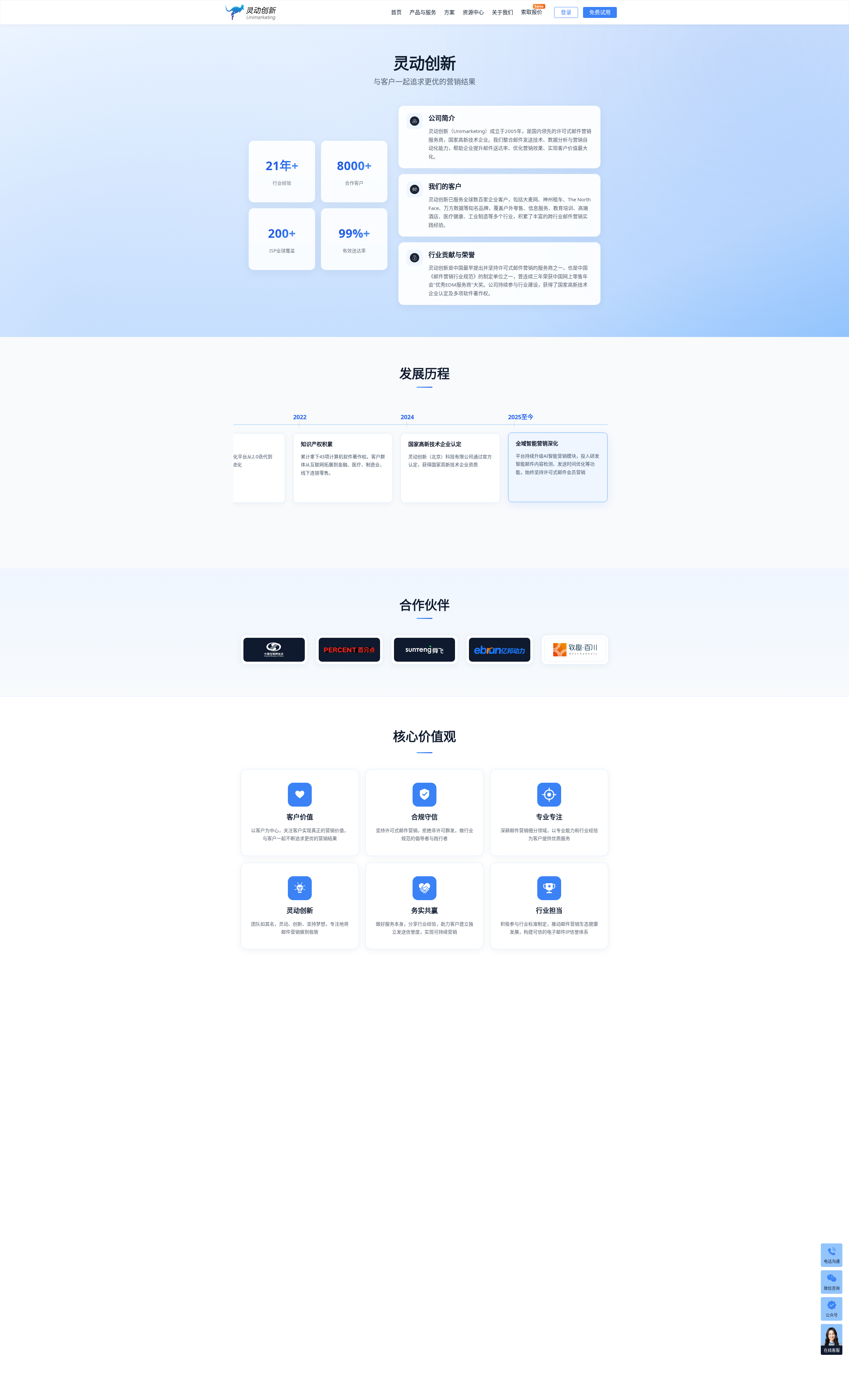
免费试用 (600, 12)
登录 (566, 12)
